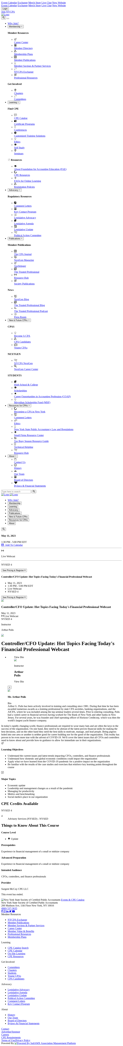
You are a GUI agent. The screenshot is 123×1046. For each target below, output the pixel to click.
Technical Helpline (23, 447)
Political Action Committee (27, 235)
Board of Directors (23, 480)
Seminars (18, 153)
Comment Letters (23, 206)
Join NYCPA (8, 11)
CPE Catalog (20, 118)
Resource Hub (21, 277)
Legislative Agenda (24, 223)
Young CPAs (20, 347)
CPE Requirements (11, 1037)
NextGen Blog (21, 299)
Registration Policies (24, 187)
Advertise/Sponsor (10, 1031)
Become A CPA (22, 336)
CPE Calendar (15, 950)
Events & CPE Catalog (72, 899)
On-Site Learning (16, 953)
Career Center (21, 42)
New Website (59, 2)
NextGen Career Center (26, 369)
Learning (13, 102)
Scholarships (20, 390)
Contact (5, 1028)
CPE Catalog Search (18, 947)
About (12, 456)
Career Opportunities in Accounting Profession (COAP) (42, 396)
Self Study (19, 147)
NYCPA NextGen (23, 363)
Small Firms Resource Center (29, 435)
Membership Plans (23, 54)
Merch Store (34, 2)
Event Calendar (9, 2)
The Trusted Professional (26, 272)
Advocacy (14, 190)
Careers (5, 1034)
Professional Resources (25, 77)
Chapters (18, 93)
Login (5, 8)
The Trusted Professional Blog (29, 305)
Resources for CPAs (19, 405)
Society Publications (24, 283)
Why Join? (13, 23)
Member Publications (25, 60)
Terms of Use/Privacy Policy (15, 1040)
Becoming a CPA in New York (29, 411)
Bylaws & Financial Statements (30, 485)
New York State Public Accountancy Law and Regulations (43, 429)
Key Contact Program (25, 211)
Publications (15, 238)
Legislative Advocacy (25, 217)
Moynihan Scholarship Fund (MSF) (32, 402)
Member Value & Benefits (21, 931)
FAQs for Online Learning (27, 181)
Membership (15, 26)
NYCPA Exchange (23, 72)
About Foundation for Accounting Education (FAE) (40, 169)
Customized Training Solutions (29, 135)
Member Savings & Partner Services (32, 66)
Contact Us (19, 462)
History (18, 468)
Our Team (19, 474)
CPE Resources (22, 175)
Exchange (23, 2)
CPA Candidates (22, 341)
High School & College (26, 384)
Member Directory (23, 48)
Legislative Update (23, 229)
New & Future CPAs (18, 320)
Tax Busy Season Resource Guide (31, 441)
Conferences (20, 130)
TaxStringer (20, 266)
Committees (20, 99)
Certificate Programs (24, 124)
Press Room (20, 317)
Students (12, 973)
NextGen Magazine (24, 260)
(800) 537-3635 (9, 908)
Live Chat (46, 2)
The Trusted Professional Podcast (31, 311)
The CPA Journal (23, 254)
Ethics (17, 141)
